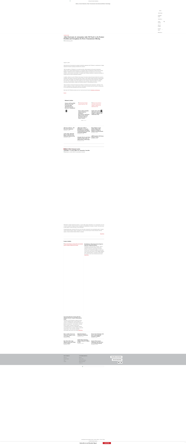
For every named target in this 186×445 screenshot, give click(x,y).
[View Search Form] (164, 22)
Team (64, 360)
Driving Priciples (66, 358)
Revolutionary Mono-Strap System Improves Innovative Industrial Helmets (93, 244)
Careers (65, 361)
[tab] (82, 120)
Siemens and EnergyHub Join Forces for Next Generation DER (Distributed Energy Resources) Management (70, 105)
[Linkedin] (121, 362)
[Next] (101, 111)
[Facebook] (119, 362)
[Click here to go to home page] (110, 21)
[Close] (185, 442)
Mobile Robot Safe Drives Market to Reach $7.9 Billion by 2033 (83, 341)
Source (65, 92)
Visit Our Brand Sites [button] (117, 359)
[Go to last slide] (66, 111)
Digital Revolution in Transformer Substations (82, 334)
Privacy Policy (81, 358)
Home (160, 10)
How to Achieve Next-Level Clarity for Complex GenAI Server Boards (69, 335)
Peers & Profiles (159, 26)
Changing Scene (159, 16)
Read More (102, 233)
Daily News (160, 13)
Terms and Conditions (82, 360)
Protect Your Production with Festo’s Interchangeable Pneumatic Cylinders (97, 335)
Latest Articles (159, 22)
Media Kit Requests (82, 361)
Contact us (80, 362)
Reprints (80, 357)
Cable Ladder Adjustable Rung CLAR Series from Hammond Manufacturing (69, 135)
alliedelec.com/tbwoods (95, 90)
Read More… (80, 330)
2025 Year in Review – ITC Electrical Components (69, 128)
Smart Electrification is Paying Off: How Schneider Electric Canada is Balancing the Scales (73, 318)
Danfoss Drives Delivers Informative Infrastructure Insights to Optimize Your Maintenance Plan (97, 112)
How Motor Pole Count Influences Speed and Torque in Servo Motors (70, 342)
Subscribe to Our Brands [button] (116, 356)
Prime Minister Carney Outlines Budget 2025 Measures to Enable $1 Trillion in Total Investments (97, 129)
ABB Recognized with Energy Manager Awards (97, 136)
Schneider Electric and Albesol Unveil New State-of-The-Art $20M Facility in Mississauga (83, 138)
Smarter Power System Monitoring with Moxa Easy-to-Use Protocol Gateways (97, 342)
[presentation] (84, 106)
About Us (65, 357)
